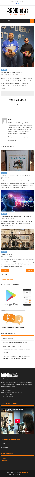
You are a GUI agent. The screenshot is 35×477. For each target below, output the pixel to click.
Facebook (5, 460)
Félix (13, 75)
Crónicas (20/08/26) (8, 338)
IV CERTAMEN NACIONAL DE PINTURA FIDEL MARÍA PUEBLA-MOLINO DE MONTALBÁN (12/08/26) (16, 358)
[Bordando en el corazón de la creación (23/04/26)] (17, 160)
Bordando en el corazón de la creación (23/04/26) (16, 176)
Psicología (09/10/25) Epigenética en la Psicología (16, 216)
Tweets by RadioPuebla (7, 279)
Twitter (4, 458)
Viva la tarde (6, 447)
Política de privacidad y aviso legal (17, 474)
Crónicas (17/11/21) (7, 254)
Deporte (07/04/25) (30, 270)
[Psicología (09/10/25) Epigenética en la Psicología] (17, 201)
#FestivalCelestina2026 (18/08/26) (12, 346)
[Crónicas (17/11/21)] (17, 239)
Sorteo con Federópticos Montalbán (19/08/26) (15, 342)
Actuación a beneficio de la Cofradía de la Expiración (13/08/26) (16, 351)
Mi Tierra (4, 69)
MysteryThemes (24, 472)
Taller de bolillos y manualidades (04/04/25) (6, 270)
